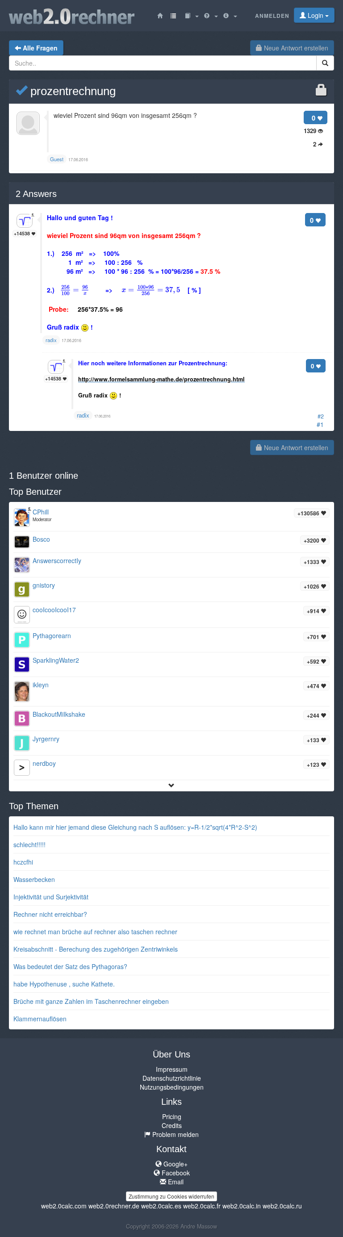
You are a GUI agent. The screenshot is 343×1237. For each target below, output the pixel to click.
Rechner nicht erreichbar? (50, 914)
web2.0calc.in (241, 1205)
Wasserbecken (34, 879)
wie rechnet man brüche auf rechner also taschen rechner (95, 931)
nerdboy (44, 763)
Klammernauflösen (40, 1018)
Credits (172, 1125)
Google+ (175, 1163)
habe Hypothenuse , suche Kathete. (64, 983)
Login (315, 15)
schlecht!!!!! (29, 844)
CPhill (41, 511)
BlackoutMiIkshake (59, 714)
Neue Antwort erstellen (295, 47)
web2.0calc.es (161, 1205)
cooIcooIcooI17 (54, 609)
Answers (36, 194)
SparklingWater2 (56, 660)
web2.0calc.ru (282, 1205)
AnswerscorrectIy (57, 560)
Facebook (175, 1172)
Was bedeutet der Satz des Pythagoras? (70, 966)
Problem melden (175, 1134)
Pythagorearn (52, 635)
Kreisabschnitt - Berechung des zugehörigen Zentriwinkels (95, 948)
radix (83, 415)
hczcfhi (23, 861)
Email (175, 1181)
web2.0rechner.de (113, 1205)
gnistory (44, 585)
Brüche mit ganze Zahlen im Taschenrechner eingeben (91, 1001)
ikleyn (41, 684)
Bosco (41, 539)
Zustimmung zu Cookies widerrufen (171, 1196)
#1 (320, 424)
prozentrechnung (71, 91)
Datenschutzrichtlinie (171, 1078)
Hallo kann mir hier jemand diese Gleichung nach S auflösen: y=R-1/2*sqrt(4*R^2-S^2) (135, 827)
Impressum (172, 1069)
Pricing (171, 1116)
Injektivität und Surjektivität (50, 896)
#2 (321, 416)
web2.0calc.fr (202, 1205)
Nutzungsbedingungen (172, 1086)
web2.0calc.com (64, 1205)
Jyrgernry (46, 738)
